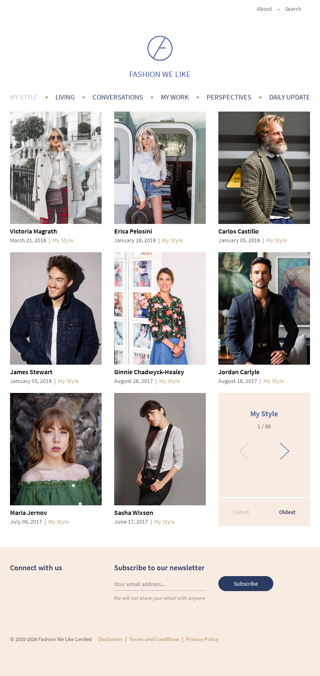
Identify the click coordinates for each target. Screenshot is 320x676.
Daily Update (289, 97)
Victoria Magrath (33, 231)
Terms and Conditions (154, 639)
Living (65, 97)
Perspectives (229, 97)
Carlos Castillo (238, 231)
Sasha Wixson (133, 512)
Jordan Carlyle (239, 372)
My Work (175, 97)
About (264, 8)
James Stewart (31, 372)
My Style (24, 97)
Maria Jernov (28, 512)
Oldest (287, 512)
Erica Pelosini (133, 231)
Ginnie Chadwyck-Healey (149, 372)
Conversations (117, 97)
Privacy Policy (202, 639)
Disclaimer (110, 639)
